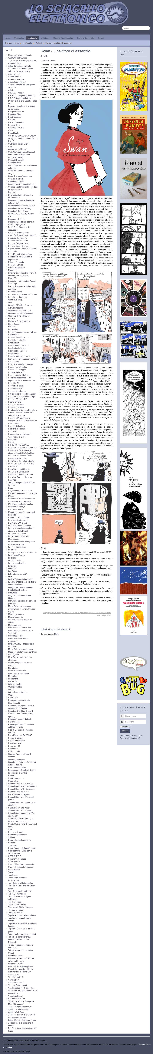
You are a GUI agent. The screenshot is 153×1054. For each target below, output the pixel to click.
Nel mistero (13, 667)
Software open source (17, 834)
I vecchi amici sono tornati (19, 356)
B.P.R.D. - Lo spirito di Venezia (21, 95)
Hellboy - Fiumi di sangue (19, 321)
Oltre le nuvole (14, 684)
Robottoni (12, 775)
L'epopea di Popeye (16, 506)
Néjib (56, 633)
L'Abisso (12, 495)
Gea (10, 302)
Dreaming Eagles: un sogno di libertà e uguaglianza (21, 223)
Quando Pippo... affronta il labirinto (19, 755)
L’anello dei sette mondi (18, 520)
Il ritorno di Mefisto (16, 407)
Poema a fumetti (15, 737)
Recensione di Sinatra (17, 772)
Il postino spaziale (16, 404)
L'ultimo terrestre (15, 509)
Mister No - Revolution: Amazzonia (18, 639)
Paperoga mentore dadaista (20, 719)
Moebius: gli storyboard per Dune (22, 651)
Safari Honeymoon (16, 778)
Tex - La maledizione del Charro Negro (22, 887)
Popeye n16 (13, 748)
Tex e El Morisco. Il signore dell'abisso (20, 897)
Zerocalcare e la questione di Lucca (20, 1024)
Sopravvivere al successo (19, 840)
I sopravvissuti (14, 353)
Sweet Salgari (14, 869)
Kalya (10, 487)
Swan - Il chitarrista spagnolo (20, 866)
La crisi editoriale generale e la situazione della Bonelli (21, 529)
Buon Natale (13, 133)
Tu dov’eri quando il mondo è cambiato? (20, 946)
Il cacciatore (13, 361)
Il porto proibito (14, 401)
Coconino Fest (14, 162)
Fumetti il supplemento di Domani (22, 294)
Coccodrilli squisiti (16, 159)
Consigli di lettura (15, 178)
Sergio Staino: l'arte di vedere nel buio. (22, 825)
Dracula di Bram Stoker (18, 211)
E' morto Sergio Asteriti (18, 243)
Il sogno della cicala (16, 426)
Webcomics (19, 37)
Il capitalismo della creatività (20, 364)
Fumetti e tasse (15, 291)
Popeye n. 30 (14, 745)
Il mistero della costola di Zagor (21, 393)
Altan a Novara (14, 76)
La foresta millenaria (17, 533)
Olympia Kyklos (15, 686)
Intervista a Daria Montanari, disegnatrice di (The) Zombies (21, 451)
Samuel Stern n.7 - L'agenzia (20, 810)
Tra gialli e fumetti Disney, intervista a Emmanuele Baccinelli (19, 939)
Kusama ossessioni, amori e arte (22, 493)
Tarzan (11, 872)
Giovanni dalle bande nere (19, 310)
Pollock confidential (16, 740)
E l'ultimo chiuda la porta (18, 232)
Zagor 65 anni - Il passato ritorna (22, 1020)
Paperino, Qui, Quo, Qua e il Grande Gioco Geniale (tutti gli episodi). (21, 713)
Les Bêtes (12, 571)
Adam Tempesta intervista (19, 65)
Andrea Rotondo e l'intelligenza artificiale (21, 86)
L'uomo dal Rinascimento (19, 517)
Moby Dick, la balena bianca (20, 649)
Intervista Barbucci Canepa (20, 477)
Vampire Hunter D (15, 977)
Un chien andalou (15, 955)
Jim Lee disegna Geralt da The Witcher (21, 484)
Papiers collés (14, 721)
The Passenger (14, 901)
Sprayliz (11, 842)
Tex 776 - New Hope (17, 893)
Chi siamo (45, 37)
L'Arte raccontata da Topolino (20, 504)
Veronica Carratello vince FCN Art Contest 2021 (22, 992)
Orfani (10, 689)
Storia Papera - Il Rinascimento (21, 848)
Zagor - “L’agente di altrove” (20, 1006)
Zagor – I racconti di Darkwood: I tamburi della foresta (22, 1016)
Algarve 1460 (14, 73)
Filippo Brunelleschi (16, 267)
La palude (12, 549)
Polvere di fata (14, 743)
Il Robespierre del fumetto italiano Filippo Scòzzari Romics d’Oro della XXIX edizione (22, 412)
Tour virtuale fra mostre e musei (22, 934)
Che (10, 146)
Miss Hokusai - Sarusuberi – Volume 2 (20, 631)
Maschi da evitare (16, 614)
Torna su (146, 1051)
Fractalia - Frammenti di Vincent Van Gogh (22, 282)
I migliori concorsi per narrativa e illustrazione (22, 333)
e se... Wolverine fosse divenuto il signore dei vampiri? (22, 236)
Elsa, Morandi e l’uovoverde (20, 254)
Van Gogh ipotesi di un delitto (21, 987)
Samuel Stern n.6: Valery (19, 807)
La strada (12, 557)
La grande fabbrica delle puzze (21, 541)
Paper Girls (13, 697)
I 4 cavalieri (13, 329)
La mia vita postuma (17, 547)
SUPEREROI (14, 861)
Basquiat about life (16, 111)
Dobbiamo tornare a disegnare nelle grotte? (21, 201)
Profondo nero (14, 751)
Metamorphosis (15, 624)
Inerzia (11, 442)
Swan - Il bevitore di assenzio (21, 864)
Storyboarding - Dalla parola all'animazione (20, 852)
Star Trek (12, 845)
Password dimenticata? (130, 738)
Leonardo (12, 568)
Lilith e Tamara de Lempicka (20, 579)
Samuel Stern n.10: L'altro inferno (22, 786)
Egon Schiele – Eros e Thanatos (22, 248)
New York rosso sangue (18, 673)
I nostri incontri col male (18, 345)
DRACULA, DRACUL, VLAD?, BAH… (21, 215)
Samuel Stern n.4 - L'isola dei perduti (21, 798)
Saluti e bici (13, 780)
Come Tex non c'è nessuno (20, 176)
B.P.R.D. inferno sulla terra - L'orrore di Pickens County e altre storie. (22, 101)
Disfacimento (14, 197)
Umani (11, 952)
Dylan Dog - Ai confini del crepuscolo (19, 228)
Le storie (12, 565)
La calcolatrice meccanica (19, 525)
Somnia (11, 837)
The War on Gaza (15, 909)
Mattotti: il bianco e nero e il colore (20, 621)
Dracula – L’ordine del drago (20, 208)
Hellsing (11, 326)
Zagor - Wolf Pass (16, 1012)
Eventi (101, 37)
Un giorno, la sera (15, 963)
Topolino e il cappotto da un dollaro (20, 919)
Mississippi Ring (15, 635)
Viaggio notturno (15, 995)
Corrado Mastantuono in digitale (22, 184)
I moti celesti (13, 342)
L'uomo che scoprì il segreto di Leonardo (21, 513)
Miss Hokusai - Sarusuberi (19, 627)
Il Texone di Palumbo (17, 428)
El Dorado (12, 251)
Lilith (10, 576)
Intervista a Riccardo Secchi (20, 474)
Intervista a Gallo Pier (17, 458)
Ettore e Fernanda (16, 262)
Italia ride (12, 479)
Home (7, 37)
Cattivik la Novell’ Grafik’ (19, 143)
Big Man (11, 119)
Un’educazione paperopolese (20, 966)
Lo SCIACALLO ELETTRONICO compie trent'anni (22, 583)
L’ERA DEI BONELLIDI (18, 522)
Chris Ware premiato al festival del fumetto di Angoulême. (21, 153)
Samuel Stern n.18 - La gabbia (21, 788)
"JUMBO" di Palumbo (17, 57)
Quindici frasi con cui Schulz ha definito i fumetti (22, 763)
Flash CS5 (12, 278)
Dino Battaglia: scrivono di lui (20, 194)
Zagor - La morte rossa (18, 1009)
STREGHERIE (14, 856)
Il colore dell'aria (15, 372)
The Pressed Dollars (17, 904)
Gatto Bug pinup (15, 299)
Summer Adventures (17, 858)
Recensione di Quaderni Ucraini (21, 770)
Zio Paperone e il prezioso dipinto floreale (22, 1029)
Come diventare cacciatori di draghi (20, 172)
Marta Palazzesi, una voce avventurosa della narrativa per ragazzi (21, 609)
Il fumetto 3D (13, 383)
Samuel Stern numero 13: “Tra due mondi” (21, 814)
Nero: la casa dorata (17, 670)
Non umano (13, 678)
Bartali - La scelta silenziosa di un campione (21, 107)
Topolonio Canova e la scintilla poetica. (21, 930)
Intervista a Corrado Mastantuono (22, 447)
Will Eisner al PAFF (16, 998)
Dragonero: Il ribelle (16, 219)
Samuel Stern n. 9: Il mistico (20, 783)
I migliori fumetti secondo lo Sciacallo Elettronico (20, 338)
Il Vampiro (12, 431)
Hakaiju (11, 318)
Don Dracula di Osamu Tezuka (21, 205)
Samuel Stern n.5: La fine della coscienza (21, 803)
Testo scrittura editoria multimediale (17, 879)
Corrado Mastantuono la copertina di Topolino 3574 (22, 188)
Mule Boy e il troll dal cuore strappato (20, 658)
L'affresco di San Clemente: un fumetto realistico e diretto (21, 500)
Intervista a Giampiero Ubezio (21, 461)
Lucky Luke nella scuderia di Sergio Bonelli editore (20, 588)
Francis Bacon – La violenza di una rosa (21, 287)
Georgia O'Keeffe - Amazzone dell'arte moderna (21, 306)
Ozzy (10, 694)
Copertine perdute (15, 181)
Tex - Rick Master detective (20, 891)
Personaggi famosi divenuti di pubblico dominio (21, 725)
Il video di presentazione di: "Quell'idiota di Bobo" (20, 435)
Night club (12, 676)
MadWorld (12, 592)
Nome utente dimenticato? (131, 735)
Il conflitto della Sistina (18, 374)
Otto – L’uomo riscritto (17, 692)
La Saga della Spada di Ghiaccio (22, 552)
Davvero (11, 192)
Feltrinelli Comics (15, 264)
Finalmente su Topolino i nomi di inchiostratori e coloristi (22, 274)
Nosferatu (12, 681)
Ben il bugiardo (14, 116)
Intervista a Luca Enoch (18, 471)
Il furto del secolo (15, 388)
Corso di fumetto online (63, 37)
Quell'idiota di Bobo (16, 759)
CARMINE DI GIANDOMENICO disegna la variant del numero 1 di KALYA (22, 138)
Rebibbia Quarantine (17, 767)
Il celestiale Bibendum (17, 366)
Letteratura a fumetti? (17, 573)
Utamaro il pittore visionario (20, 55)
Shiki (10, 829)
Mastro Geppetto (15, 616)
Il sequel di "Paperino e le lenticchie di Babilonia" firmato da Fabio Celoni (22, 420)
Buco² (10, 130)
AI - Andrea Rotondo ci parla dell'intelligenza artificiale (20, 70)
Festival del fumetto (85, 37)
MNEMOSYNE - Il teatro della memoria (21, 645)
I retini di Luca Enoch (17, 350)
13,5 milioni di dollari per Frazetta (22, 60)
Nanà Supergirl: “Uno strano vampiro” (20, 664)
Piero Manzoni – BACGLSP (20, 735)
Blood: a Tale (14, 124)
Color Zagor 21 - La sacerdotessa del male (22, 166)
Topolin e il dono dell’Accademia (22, 915)
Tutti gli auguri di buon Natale (20, 950)
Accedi (125, 730)
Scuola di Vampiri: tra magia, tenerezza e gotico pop (20, 820)
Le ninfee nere (14, 560)
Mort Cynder (13, 654)
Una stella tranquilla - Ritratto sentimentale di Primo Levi (20, 970)
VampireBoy (13, 979)
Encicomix (32, 37)
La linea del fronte (16, 544)
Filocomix (12, 270)
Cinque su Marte (15, 157)
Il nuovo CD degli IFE (17, 399)
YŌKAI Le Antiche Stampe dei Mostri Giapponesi (21, 1002)
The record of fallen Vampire (20, 907)
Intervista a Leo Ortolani (18, 469)
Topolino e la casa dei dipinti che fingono (22, 924)
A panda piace (14, 63)
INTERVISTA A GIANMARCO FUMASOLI (21, 465)
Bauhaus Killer (14, 114)
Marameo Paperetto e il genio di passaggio (22, 602)
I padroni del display (17, 348)
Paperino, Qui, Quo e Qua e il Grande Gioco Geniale (21, 707)
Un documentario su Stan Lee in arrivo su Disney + (22, 959)
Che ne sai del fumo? (17, 149)
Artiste (11, 90)
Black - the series (15, 122)
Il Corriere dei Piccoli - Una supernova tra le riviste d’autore (21, 379)
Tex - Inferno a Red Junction (20, 883)
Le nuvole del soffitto (17, 563)
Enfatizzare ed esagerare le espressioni (20, 258)
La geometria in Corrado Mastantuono (18, 537)
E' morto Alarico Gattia (18, 240)
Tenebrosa (12, 874)
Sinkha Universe (15, 831)
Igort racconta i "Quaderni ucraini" (22, 358)
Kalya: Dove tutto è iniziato (20, 490)
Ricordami (126, 726)
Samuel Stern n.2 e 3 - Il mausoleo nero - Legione (18, 793)
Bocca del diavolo (16, 127)
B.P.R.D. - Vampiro (16, 92)
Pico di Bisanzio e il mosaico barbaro (20, 731)
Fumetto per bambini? (17, 297)
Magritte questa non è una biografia (19, 596)
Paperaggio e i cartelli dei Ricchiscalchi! (19, 701)
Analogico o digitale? (17, 81)
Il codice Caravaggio (17, 369)
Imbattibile (12, 439)
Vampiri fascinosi (15, 982)
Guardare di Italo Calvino (19, 315)
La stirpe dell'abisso (16, 555)
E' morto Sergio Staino (18, 245)
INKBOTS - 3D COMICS (18, 444)
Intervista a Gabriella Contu (20, 455)
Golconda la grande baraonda (20, 313)
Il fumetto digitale (15, 385)
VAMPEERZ (13, 974)
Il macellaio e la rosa (17, 391)
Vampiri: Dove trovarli (17, 985)
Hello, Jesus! (14, 323)
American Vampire (16, 79)
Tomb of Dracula (15, 912)
